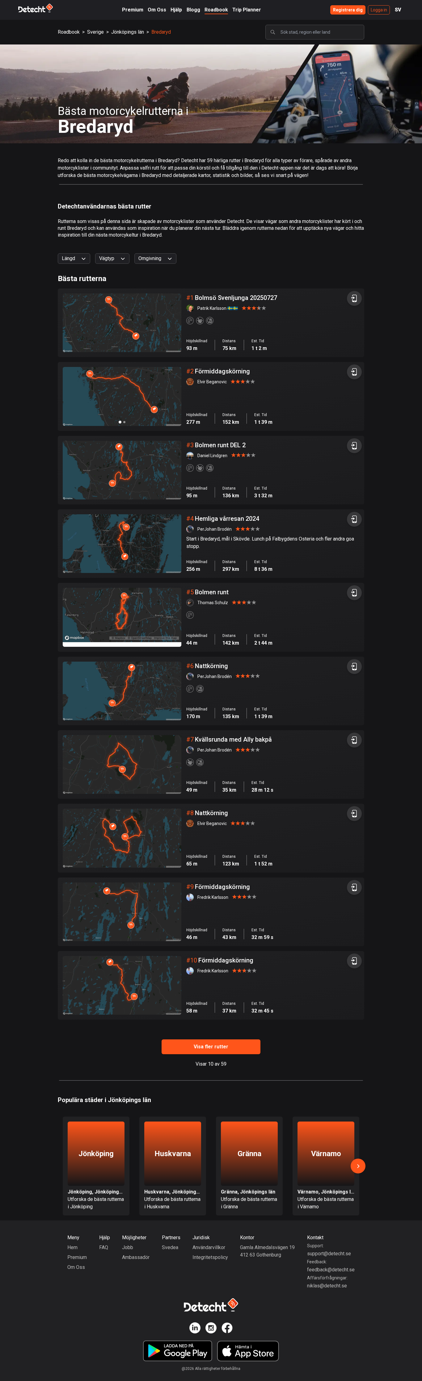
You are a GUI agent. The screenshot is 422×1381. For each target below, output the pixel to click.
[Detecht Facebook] (227, 1329)
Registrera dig (348, 9)
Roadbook (216, 10)
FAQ (103, 1247)
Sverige (95, 32)
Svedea (170, 1247)
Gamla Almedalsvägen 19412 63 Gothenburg (267, 1251)
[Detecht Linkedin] (194, 1329)
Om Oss (157, 10)
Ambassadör (136, 1257)
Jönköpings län (127, 32)
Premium (132, 10)
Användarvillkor (208, 1247)
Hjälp (176, 10)
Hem (72, 1247)
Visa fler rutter (211, 1047)
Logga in (379, 9)
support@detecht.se (329, 1254)
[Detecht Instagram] (211, 1329)
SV (398, 10)
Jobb (127, 1247)
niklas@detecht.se (327, 1286)
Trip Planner (246, 10)
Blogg (193, 10)
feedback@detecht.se (331, 1270)
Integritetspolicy (210, 1257)
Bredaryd (161, 32)
